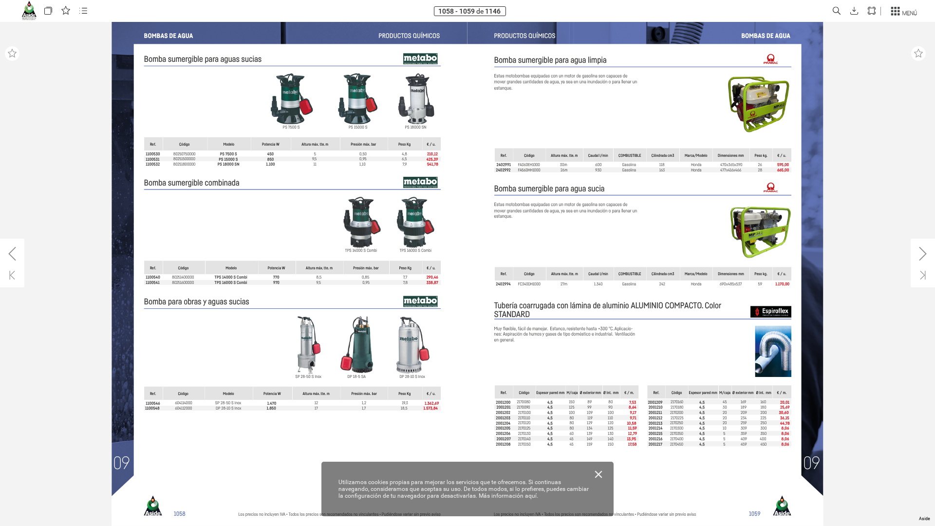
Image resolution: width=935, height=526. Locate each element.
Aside (924, 518)
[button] (48, 11)
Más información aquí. (508, 495)
